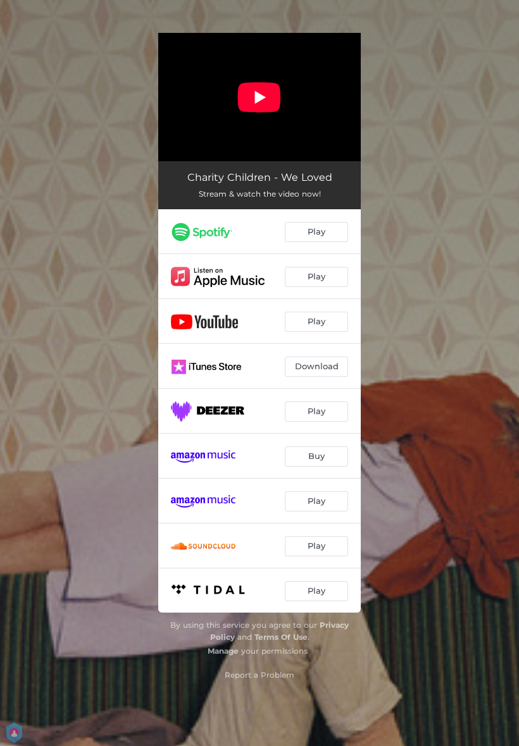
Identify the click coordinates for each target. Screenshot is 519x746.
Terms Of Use (281, 637)
